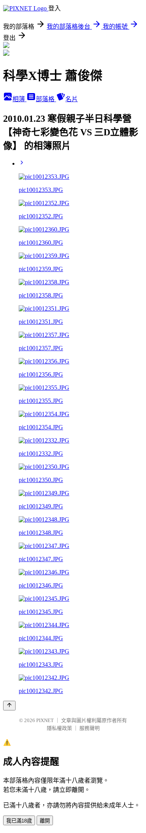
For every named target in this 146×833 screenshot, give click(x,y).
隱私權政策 (59, 728)
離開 (45, 821)
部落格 (46, 99)
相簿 (19, 99)
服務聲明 (89, 728)
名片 (71, 99)
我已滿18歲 (19, 821)
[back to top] (9, 705)
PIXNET (45, 720)
